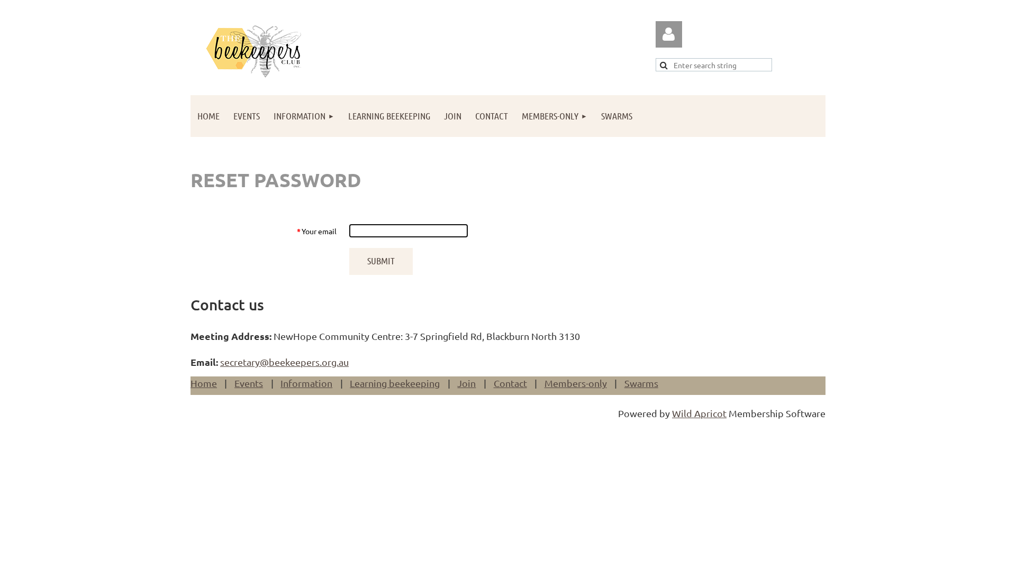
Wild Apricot (699, 413)
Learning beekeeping (395, 383)
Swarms (641, 383)
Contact (510, 383)
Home (203, 383)
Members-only (576, 383)
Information (306, 383)
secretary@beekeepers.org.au (284, 361)
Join (466, 383)
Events (248, 383)
